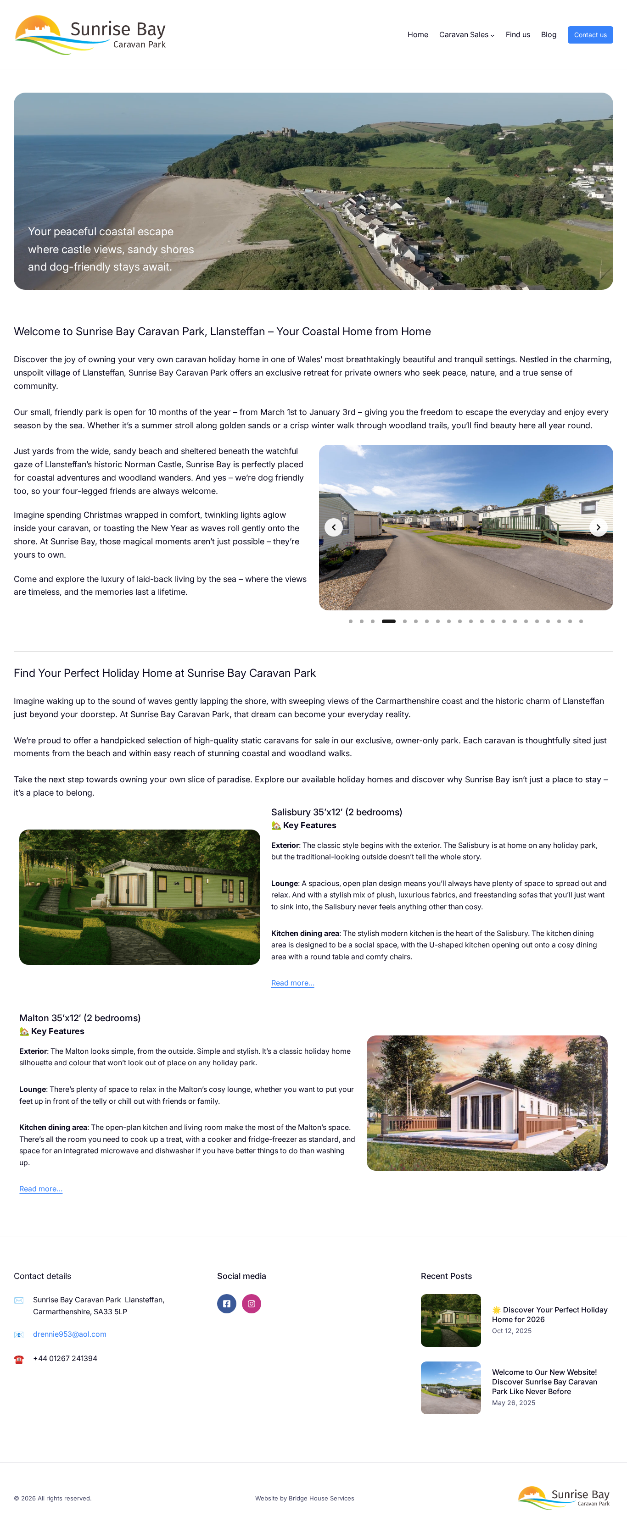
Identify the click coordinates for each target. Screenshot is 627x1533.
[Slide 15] (515, 621)
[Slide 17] (537, 621)
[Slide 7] (426, 621)
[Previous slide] (334, 527)
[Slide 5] (400, 621)
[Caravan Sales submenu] (492, 35)
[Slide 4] (383, 621)
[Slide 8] (437, 621)
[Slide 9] (448, 621)
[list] (466, 527)
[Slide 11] (470, 621)
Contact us (590, 35)
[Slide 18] (548, 621)
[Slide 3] (372, 621)
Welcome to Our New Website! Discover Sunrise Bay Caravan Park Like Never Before (545, 1381)
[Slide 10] (459, 621)
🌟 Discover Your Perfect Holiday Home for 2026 (550, 1314)
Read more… (292, 982)
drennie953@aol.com (69, 1334)
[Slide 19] (559, 621)
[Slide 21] (581, 621)
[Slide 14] (503, 621)
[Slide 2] (361, 621)
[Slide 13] (492, 621)
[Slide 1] (350, 621)
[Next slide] (598, 527)
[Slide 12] (481, 621)
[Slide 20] (570, 621)
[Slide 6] (415, 621)
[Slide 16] (526, 621)
